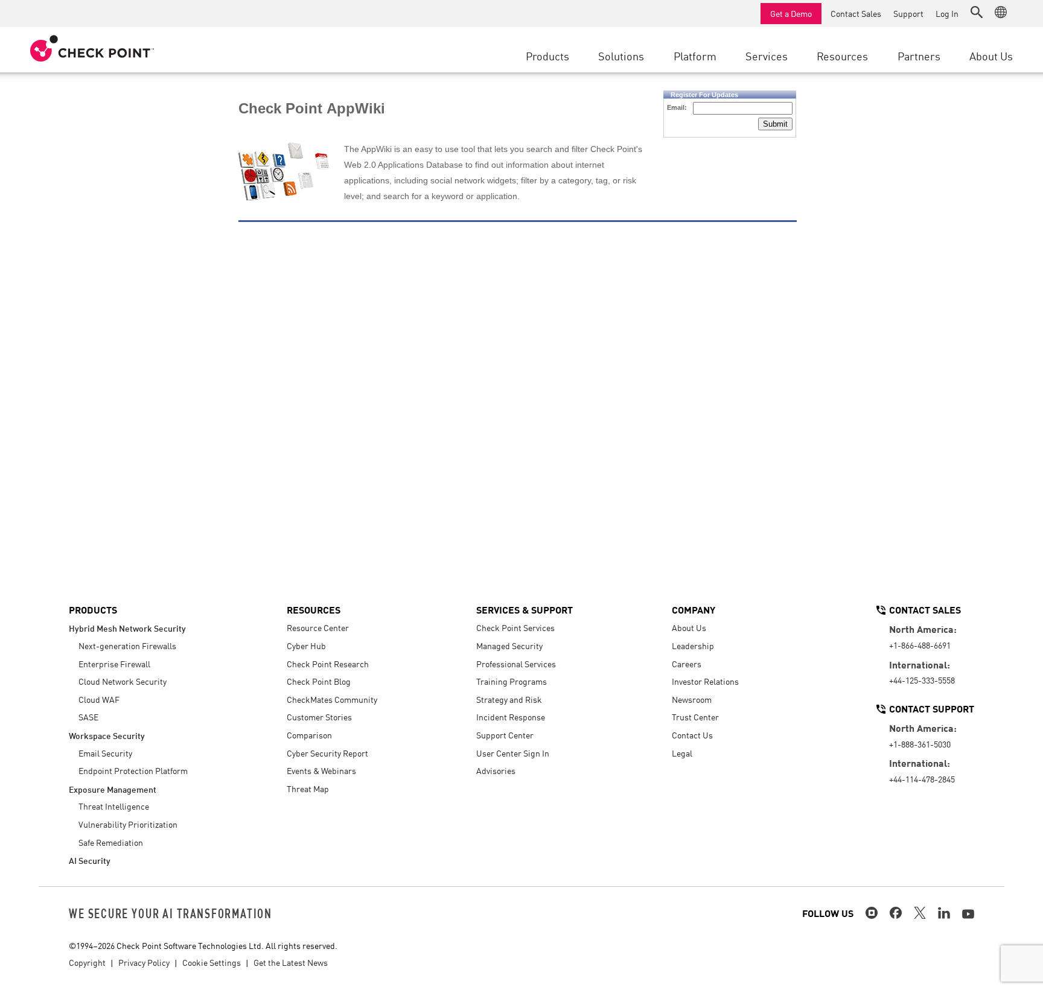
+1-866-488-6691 (920, 645)
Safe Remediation (110, 842)
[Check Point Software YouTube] (968, 914)
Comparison (309, 735)
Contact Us (692, 735)
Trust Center (695, 717)
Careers (686, 664)
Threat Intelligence (113, 806)
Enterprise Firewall (114, 664)
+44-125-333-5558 (922, 680)
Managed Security (509, 645)
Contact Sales (856, 13)
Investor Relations (705, 681)
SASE (88, 717)
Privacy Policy (144, 962)
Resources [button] (842, 55)
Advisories (495, 770)
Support (908, 13)
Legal (682, 753)
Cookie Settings (211, 962)
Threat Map (308, 788)
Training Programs (511, 681)
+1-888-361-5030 (920, 744)
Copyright (87, 962)
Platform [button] (695, 55)
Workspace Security (107, 735)
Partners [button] (919, 55)
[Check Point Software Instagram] (872, 913)
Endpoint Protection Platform (133, 770)
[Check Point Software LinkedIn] (944, 913)
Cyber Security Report (327, 753)
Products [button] (547, 55)
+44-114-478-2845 (922, 779)
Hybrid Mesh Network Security (127, 627)
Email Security (105, 753)
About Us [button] (991, 55)
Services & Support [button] (524, 609)
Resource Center (318, 627)
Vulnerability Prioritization (127, 824)
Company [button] (693, 609)
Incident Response (510, 717)
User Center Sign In (512, 753)
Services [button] (766, 55)
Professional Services (516, 664)
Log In (947, 13)
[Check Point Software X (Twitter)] (920, 913)
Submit (775, 124)
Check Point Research (328, 664)
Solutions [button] (621, 55)
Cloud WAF (99, 699)
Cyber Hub (306, 645)
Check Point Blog (319, 681)
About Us (689, 627)
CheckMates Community (332, 699)
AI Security (89, 860)
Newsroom (692, 699)
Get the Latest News (291, 962)
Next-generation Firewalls (127, 645)
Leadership (693, 645)
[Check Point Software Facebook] (896, 913)
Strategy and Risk (509, 699)
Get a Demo (791, 13)
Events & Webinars (321, 770)
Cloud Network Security (122, 681)
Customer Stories (319, 717)
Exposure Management (112, 789)
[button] (977, 12)
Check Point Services (515, 627)
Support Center (505, 735)
